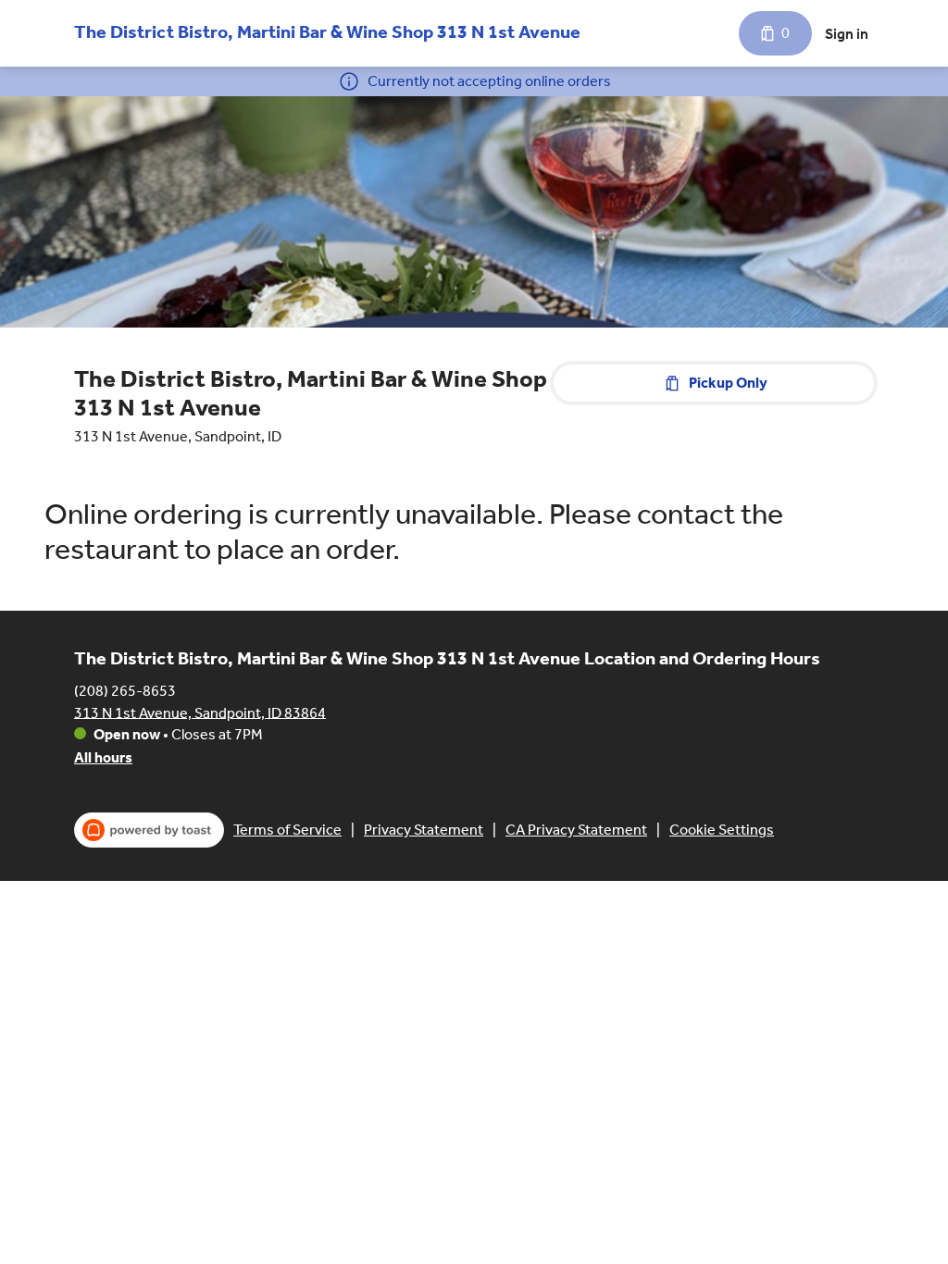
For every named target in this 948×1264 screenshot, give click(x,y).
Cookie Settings (721, 829)
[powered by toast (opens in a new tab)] (149, 830)
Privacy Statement (423, 829)
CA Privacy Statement (576, 829)
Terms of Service (287, 829)
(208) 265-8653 (125, 690)
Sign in (846, 34)
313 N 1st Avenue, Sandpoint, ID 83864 (200, 712)
